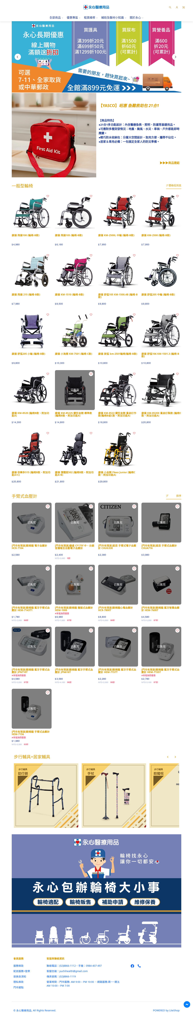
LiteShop (174, 1010)
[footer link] (132, 965)
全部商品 (55, 18)
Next (175, 57)
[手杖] (114, 795)
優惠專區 (72, 18)
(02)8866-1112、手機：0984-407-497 (80, 965)
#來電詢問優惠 (62, 613)
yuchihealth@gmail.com (73, 971)
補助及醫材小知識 (112, 18)
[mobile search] (170, 7)
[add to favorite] (48, 196)
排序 (178, 495)
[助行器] (46, 795)
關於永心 (135, 18)
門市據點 (18, 987)
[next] (175, 757)
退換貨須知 (19, 976)
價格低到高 (175, 185)
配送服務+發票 (21, 971)
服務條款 (18, 965)
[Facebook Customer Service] (187, 1004)
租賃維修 (89, 18)
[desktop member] (177, 7)
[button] (183, 7)
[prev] (168, 757)
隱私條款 (18, 982)
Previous (18, 57)
